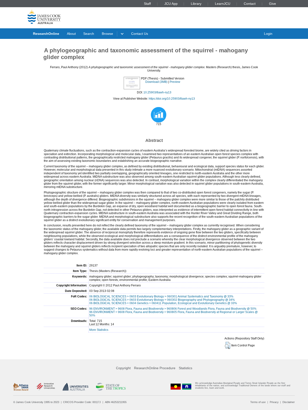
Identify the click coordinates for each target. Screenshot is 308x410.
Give (272, 4)
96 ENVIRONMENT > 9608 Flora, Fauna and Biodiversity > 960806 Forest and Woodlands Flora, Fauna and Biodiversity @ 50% (173, 308)
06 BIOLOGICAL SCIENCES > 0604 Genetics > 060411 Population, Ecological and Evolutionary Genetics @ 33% (163, 303)
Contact (250, 4)
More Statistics (98, 330)
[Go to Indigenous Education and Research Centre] (175, 386)
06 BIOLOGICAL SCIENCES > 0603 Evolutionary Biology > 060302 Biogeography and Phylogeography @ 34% (162, 299)
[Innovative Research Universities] (45, 387)
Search (88, 34)
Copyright (123, 368)
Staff (147, 4)
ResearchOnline (46, 34)
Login (268, 34)
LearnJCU (222, 4)
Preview (175, 82)
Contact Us (139, 34)
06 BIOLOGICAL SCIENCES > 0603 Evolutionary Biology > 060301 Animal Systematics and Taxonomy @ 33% (161, 296)
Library (196, 4)
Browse (107, 34)
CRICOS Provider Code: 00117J (82, 402)
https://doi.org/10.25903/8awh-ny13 (172, 98)
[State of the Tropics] (110, 387)
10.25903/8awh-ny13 (157, 92)
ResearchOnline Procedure (154, 368)
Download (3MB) (156, 82)
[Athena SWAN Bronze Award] (20, 387)
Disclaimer (288, 402)
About (71, 34)
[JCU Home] (44, 16)
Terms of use (258, 402)
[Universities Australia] (75, 387)
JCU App (171, 4)
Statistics (185, 368)
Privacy (274, 402)
